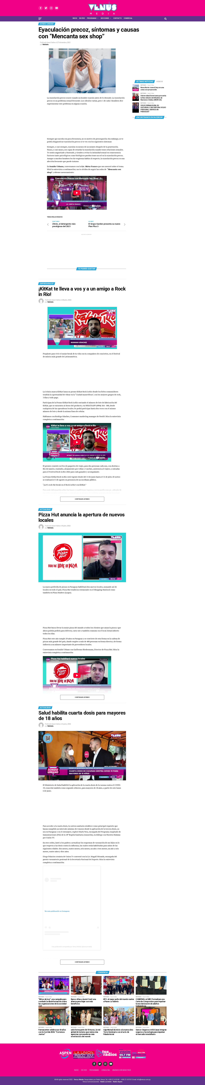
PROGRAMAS (91, 18)
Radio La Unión (106, 1082)
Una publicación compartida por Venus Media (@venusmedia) (72, 946)
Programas (94, 1070)
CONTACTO (117, 18)
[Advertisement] (86, 122)
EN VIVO (82, 18)
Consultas (105, 1070)
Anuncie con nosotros (121, 1070)
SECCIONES (105, 18)
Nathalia (45, 44)
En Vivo (84, 1070)
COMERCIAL (128, 18)
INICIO (75, 18)
